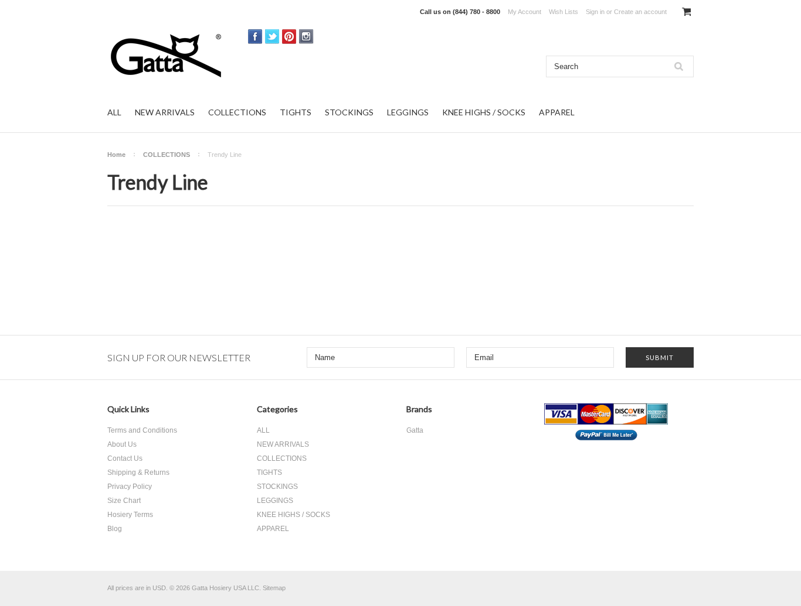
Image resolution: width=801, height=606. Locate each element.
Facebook (255, 36)
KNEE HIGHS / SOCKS (483, 112)
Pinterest (289, 36)
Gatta (414, 430)
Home (116, 154)
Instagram (306, 36)
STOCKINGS (349, 112)
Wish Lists (563, 11)
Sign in (595, 11)
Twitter (272, 36)
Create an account (640, 11)
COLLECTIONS (237, 112)
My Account (524, 11)
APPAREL (557, 112)
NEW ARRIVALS (165, 112)
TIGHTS (295, 112)
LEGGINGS (408, 112)
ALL (114, 112)
